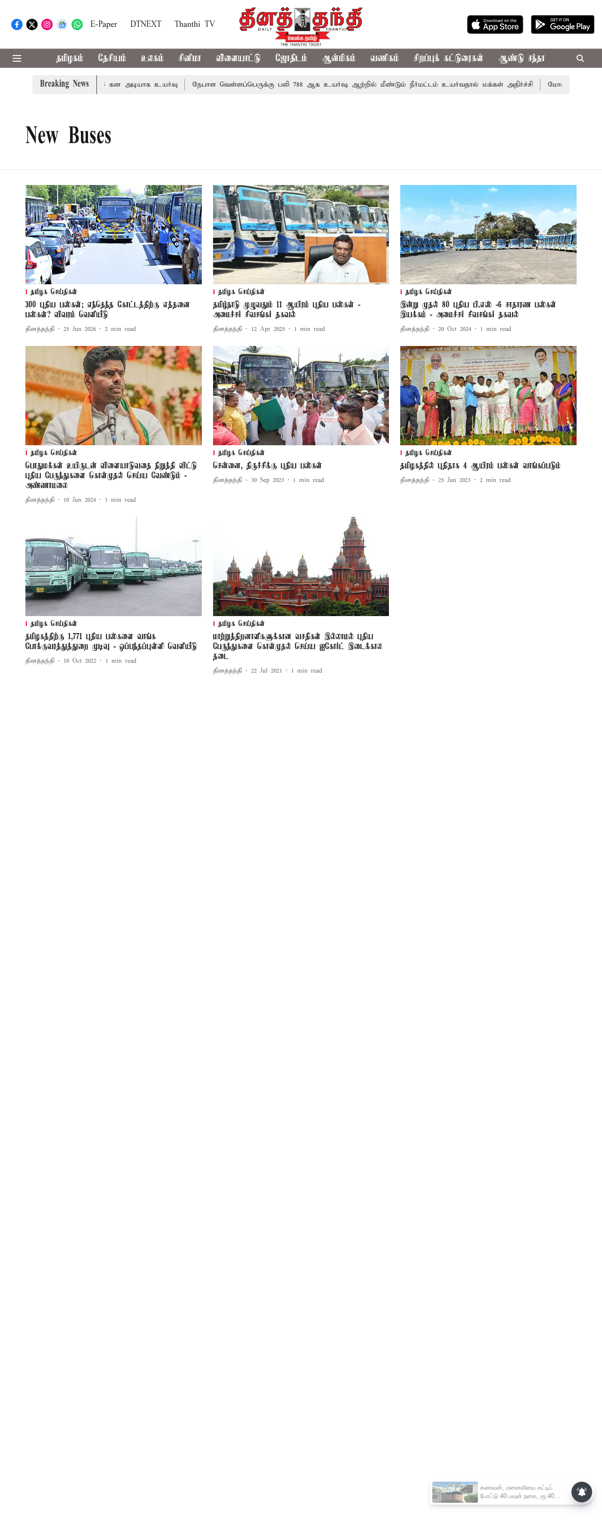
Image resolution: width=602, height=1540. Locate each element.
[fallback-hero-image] (113, 234)
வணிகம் (385, 58)
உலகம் (152, 58)
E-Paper (103, 25)
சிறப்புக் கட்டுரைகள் (448, 58)
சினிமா (190, 58)
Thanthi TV (194, 25)
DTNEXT (145, 25)
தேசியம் (112, 58)
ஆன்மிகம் (339, 58)
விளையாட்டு (238, 58)
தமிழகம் (69, 58)
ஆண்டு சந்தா (522, 58)
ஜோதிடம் (291, 58)
